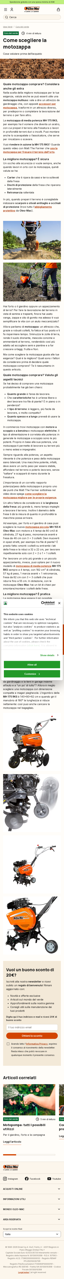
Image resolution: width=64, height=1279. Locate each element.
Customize (30, 673)
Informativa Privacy (37, 1043)
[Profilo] (11, 9)
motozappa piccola (37, 527)
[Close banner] (59, 603)
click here (33, 645)
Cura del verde (22, 27)
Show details (47, 655)
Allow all (32, 664)
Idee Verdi (7, 27)
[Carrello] (58, 9)
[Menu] (5, 9)
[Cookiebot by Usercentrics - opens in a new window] (41, 603)
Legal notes (23, 1272)
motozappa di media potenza (33, 566)
